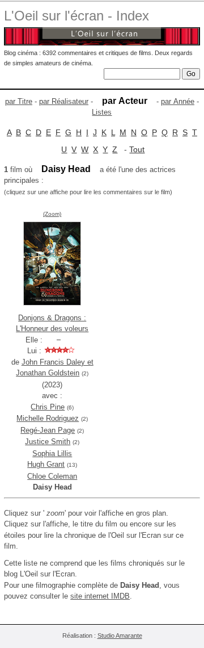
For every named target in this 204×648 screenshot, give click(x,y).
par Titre (18, 101)
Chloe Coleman (52, 476)
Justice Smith (47, 441)
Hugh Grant (46, 464)
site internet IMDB (100, 596)
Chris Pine (48, 407)
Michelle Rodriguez (47, 418)
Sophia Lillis (52, 453)
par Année (177, 101)
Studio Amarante (119, 635)
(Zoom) (52, 214)
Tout (136, 149)
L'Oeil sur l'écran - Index (76, 15)
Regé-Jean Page (47, 430)
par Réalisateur (63, 101)
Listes (102, 112)
